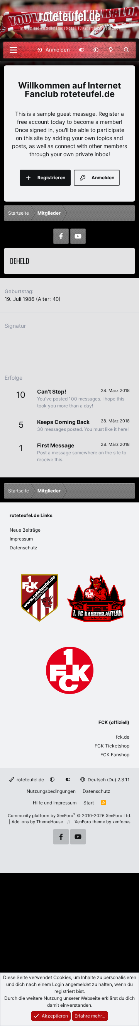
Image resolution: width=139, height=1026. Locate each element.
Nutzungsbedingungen (51, 791)
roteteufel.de (29, 779)
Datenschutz (23, 548)
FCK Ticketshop (112, 746)
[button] (96, 50)
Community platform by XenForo (69, 815)
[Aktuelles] (111, 50)
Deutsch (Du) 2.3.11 (108, 779)
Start (88, 803)
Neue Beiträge (25, 530)
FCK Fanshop (114, 754)
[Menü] (13, 50)
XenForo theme (90, 821)
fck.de (122, 737)
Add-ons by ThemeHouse (37, 821)
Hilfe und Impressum (54, 803)
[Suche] (126, 50)
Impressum (21, 539)
